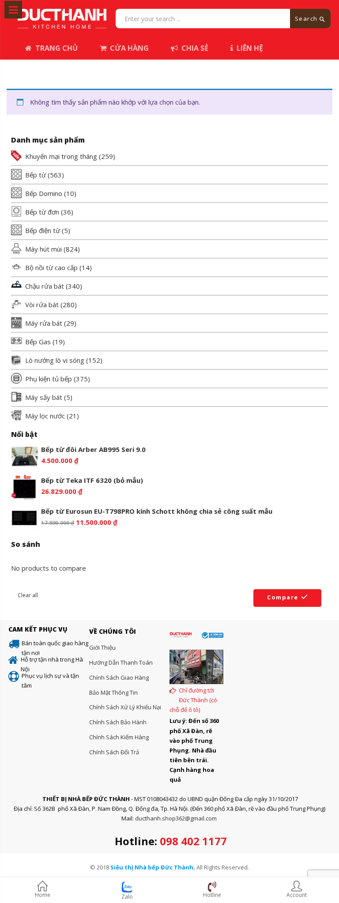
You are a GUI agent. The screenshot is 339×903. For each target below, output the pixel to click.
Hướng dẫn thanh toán (121, 662)
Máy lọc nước (45, 415)
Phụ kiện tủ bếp (48, 378)
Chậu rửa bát (44, 286)
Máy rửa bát (43, 323)
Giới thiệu (102, 647)
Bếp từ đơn (42, 211)
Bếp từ (35, 174)
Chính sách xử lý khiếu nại (125, 707)
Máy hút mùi (43, 249)
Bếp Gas (38, 341)
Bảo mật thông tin (113, 692)
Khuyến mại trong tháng (61, 156)
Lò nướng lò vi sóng (54, 360)
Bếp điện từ (42, 230)
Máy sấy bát (43, 397)
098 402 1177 (193, 841)
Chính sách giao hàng (119, 677)
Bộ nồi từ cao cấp (51, 267)
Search (307, 19)
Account (296, 895)
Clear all (28, 595)
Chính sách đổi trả (114, 752)
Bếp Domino (43, 193)
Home (42, 895)
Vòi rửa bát (42, 304)
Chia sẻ (194, 48)
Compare (282, 597)
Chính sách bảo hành (118, 722)
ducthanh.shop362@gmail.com (176, 818)
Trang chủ (56, 48)
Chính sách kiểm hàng (119, 737)
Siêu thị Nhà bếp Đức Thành (151, 867)
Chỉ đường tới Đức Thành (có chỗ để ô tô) (193, 700)
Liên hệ (250, 48)
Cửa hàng (129, 48)
